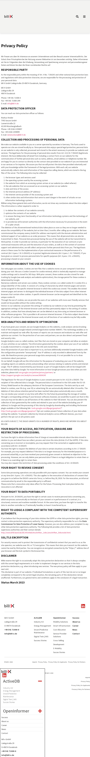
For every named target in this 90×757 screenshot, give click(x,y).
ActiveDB (11, 681)
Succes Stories (9, 702)
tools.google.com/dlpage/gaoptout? (46, 408)
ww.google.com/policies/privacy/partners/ (36, 372)
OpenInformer (16, 711)
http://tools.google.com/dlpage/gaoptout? (18, 411)
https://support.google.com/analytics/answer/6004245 (23, 375)
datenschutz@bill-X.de (16, 135)
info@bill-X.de (13, 103)
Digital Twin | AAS (10, 699)
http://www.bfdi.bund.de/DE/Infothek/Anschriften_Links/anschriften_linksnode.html (35, 532)
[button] (22, 681)
